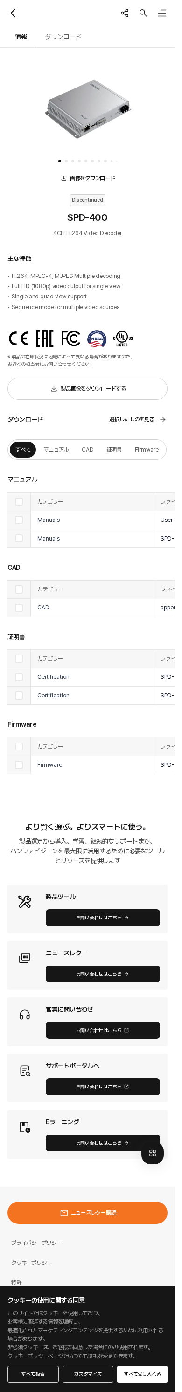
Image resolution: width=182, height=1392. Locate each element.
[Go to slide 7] (99, 161)
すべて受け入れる (142, 1374)
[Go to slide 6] (92, 161)
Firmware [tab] (147, 449)
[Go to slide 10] (116, 161)
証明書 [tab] (113, 449)
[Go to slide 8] (105, 161)
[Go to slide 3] (72, 161)
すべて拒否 (32, 1374)
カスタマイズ (88, 1374)
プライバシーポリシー (36, 1242)
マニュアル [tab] (56, 449)
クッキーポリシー (31, 1262)
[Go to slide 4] (79, 161)
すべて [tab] (22, 449)
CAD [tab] (87, 449)
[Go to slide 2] (66, 161)
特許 (16, 1282)
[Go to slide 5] (85, 161)
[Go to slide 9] (111, 161)
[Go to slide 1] (59, 161)
